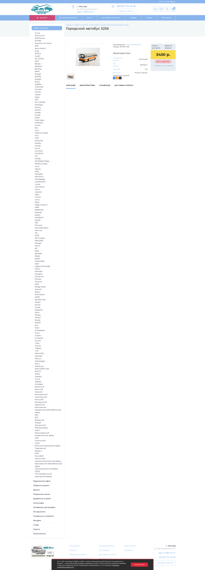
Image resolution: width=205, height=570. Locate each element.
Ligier (37, 195)
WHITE (38, 371)
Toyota (38, 346)
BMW (37, 71)
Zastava (38, 382)
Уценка (36, 529)
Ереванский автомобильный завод (48, 411)
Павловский (40, 448)
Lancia (37, 184)
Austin (37, 56)
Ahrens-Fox (40, 36)
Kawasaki (38, 174)
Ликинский (40, 441)
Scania (37, 307)
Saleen (38, 302)
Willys (37, 374)
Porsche (38, 282)
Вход (161, 2)
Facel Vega (39, 120)
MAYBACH (39, 218)
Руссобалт (39, 456)
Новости (103, 559)
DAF (36, 100)
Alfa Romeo (40, 38)
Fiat (36, 128)
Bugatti (38, 79)
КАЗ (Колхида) (41, 428)
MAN (37, 207)
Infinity (38, 159)
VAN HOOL (39, 353)
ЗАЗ (36, 415)
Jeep (37, 171)
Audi (37, 51)
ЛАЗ (37, 438)
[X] (120, 78)
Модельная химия (41, 494)
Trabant (38, 348)
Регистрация (170, 2)
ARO (37, 46)
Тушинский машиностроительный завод (48, 460)
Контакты (166, 18)
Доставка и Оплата (111, 18)
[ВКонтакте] (114, 78)
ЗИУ (36, 418)
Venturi (38, 359)
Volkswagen (40, 361)
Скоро (89, 18)
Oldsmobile (40, 261)
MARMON (39, 210)
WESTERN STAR (42, 369)
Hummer (39, 151)
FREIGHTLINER (41, 133)
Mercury (38, 230)
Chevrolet (39, 87)
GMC (37, 138)
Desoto (38, 110)
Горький (38, 392)
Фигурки (37, 520)
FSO (36, 136)
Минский (39, 400)
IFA (36, 156)
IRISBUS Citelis (41, 164)
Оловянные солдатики (43, 516)
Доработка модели (42, 499)
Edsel (37, 118)
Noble (37, 259)
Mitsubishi (39, 241)
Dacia (37, 97)
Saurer (38, 305)
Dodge (38, 113)
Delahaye (39, 105)
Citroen (38, 92)
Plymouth (39, 277)
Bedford (38, 66)
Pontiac (38, 279)
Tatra (37, 343)
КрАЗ (37, 430)
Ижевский (39, 420)
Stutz (37, 333)
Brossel (38, 74)
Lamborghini (40, 182)
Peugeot (38, 274)
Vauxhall (38, 356)
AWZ (37, 61)
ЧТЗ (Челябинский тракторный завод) (43, 475)
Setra (37, 312)
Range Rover (40, 287)
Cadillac (38, 84)
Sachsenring (40, 300)
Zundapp (39, 384)
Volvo (37, 364)
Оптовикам (104, 550)
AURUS (38, 54)
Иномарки (74, 546)
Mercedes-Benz (41, 228)
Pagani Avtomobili (42, 266)
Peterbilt (38, 271)
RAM (37, 284)
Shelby (38, 315)
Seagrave (39, 310)
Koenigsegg (40, 179)
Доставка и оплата (108, 554)
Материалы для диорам (44, 507)
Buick (37, 82)
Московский (40, 407)
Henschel (39, 141)
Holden (38, 143)
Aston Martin (40, 48)
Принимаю (139, 565)
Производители (106, 546)
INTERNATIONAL (42, 161)
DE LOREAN (40, 102)
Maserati (38, 212)
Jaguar (38, 169)
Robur (37, 292)
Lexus (37, 189)
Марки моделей (40, 28)
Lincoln (38, 197)
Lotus (37, 200)
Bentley (38, 69)
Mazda (37, 220)
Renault (38, 289)
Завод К (38, 451)
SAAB (37, 297)
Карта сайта (130, 546)
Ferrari (37, 125)
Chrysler (38, 89)
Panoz (37, 269)
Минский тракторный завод (47, 446)
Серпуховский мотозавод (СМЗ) (46, 470)
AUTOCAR (39, 59)
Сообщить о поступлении (163, 65)
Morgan (38, 243)
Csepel (38, 95)
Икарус (38, 423)
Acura (37, 33)
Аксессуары (38, 503)
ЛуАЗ (37, 443)
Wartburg (39, 366)
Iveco (37, 166)
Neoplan (38, 253)
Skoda (37, 320)
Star (36, 325)
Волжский (39, 387)
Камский (39, 389)
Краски (36, 490)
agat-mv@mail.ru (85, 12)
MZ (36, 248)
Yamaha (38, 377)
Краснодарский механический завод (44, 434)
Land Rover (40, 187)
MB (36, 223)
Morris (37, 246)
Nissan (37, 256)
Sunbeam (39, 338)
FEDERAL (39, 123)
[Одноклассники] (117, 78)
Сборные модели (41, 485)
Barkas (38, 64)
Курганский (40, 425)
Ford (37, 130)
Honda (38, 146)
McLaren (38, 225)
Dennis (38, 107)
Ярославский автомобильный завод (48, 465)
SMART (38, 323)
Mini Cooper (40, 238)
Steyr (37, 328)
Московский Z (41, 394)
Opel (37, 264)
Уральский (40, 405)
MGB (37, 236)
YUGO (37, 379)
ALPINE (38, 41)
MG (36, 233)
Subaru (38, 336)
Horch (37, 148)
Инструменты (39, 512)
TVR (36, 351)
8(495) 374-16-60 (126, 6)
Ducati (37, 115)
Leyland (38, 192)
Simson (38, 318)
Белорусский (41, 402)
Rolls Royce (40, 294)
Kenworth (39, 177)
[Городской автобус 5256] (88, 57)
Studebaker (40, 330)
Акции (149, 18)
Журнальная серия (42, 481)
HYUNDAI (39, 154)
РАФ (37, 453)
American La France (43, 43)
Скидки (133, 18)
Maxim (37, 215)
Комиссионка (39, 534)
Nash (37, 251)
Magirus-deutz (41, 205)
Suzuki (38, 341)
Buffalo (38, 77)
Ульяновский (41, 397)
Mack (37, 202)
